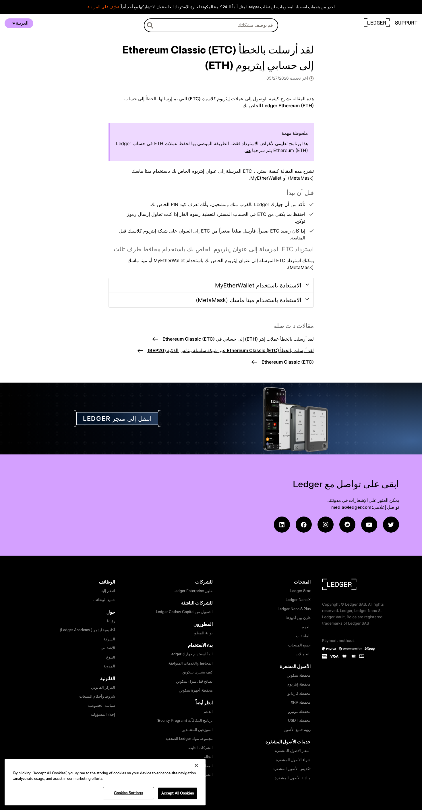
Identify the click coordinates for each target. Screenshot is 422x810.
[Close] (196, 765)
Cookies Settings (128, 793)
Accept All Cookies (177, 793)
